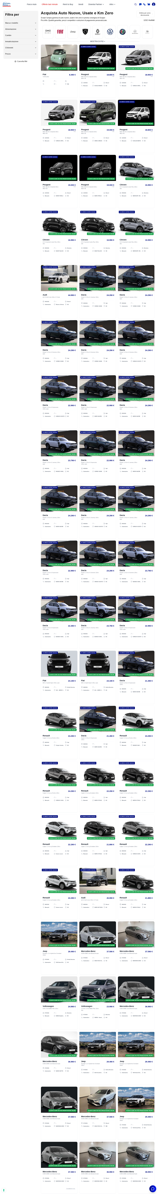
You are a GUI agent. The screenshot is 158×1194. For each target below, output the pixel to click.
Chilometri (9, 48)
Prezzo (8, 54)
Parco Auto (31, 4)
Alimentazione (10, 29)
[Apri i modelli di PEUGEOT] (85, 31)
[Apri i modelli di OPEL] (147, 31)
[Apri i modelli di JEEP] (72, 31)
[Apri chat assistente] (152, 1188)
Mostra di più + (97, 41)
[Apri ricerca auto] (135, 4)
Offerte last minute (50, 4)
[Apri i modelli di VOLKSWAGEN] (110, 31)
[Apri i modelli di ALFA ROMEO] (122, 31)
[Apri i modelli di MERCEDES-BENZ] (135, 31)
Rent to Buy (68, 4)
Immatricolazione (11, 41)
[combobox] (145, 14)
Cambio (8, 35)
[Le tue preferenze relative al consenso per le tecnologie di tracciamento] (4, 1190)
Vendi (80, 4)
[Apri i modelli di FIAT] (60, 31)
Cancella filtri (22, 61)
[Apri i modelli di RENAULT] (97, 31)
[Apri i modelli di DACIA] (48, 31)
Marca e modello (11, 23)
